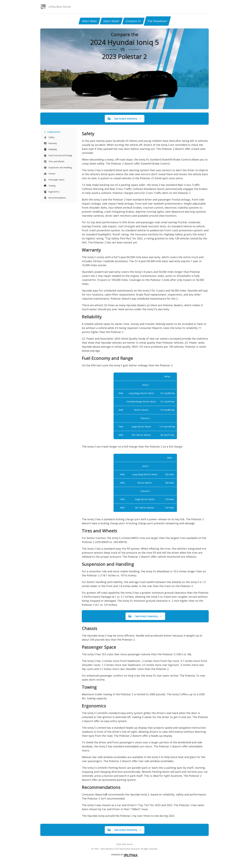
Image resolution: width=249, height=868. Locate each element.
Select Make (89, 21)
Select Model (111, 21)
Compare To (133, 21)
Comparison (53, 132)
